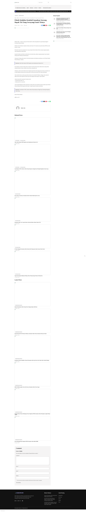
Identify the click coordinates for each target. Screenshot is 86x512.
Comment (18, 455)
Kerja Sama (60, 497)
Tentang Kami (61, 495)
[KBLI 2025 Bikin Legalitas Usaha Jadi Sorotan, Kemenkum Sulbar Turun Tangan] (33, 385)
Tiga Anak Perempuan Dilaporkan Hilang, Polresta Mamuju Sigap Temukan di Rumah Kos (29, 275)
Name (17, 466)
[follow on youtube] (18, 500)
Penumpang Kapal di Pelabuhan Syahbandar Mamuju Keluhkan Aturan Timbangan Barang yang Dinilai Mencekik (63, 24)
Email (17, 471)
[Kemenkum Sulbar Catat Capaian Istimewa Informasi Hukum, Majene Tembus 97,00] (33, 220)
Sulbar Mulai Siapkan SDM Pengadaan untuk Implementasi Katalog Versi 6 (31, 63)
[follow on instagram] (17, 500)
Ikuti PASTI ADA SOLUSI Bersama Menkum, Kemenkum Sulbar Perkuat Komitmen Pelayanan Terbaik (30, 333)
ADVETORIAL (17, 140)
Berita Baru (16, 15)
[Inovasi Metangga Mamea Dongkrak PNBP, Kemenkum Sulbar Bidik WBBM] (33, 439)
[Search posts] (48, 2)
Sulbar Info (23, 108)
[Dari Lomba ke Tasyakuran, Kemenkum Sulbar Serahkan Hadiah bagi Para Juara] (33, 194)
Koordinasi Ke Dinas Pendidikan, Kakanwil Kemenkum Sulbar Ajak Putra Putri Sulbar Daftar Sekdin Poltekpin (32, 360)
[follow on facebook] (15, 500)
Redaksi (60, 500)
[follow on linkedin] (22, 500)
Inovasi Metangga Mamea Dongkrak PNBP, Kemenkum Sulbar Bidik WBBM (26, 441)
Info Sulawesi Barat (21, 15)
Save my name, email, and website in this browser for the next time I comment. (29, 480)
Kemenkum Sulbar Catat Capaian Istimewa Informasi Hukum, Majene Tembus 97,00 (28, 222)
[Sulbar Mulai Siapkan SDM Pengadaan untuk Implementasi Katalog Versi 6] (33, 140)
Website (17, 475)
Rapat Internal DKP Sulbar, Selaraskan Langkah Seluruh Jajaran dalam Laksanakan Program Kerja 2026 (48, 11)
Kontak (60, 498)
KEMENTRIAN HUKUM (18, 305)
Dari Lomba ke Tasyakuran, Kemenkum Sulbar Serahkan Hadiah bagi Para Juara (27, 195)
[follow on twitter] (20, 500)
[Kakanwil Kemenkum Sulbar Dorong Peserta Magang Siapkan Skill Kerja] (33, 305)
